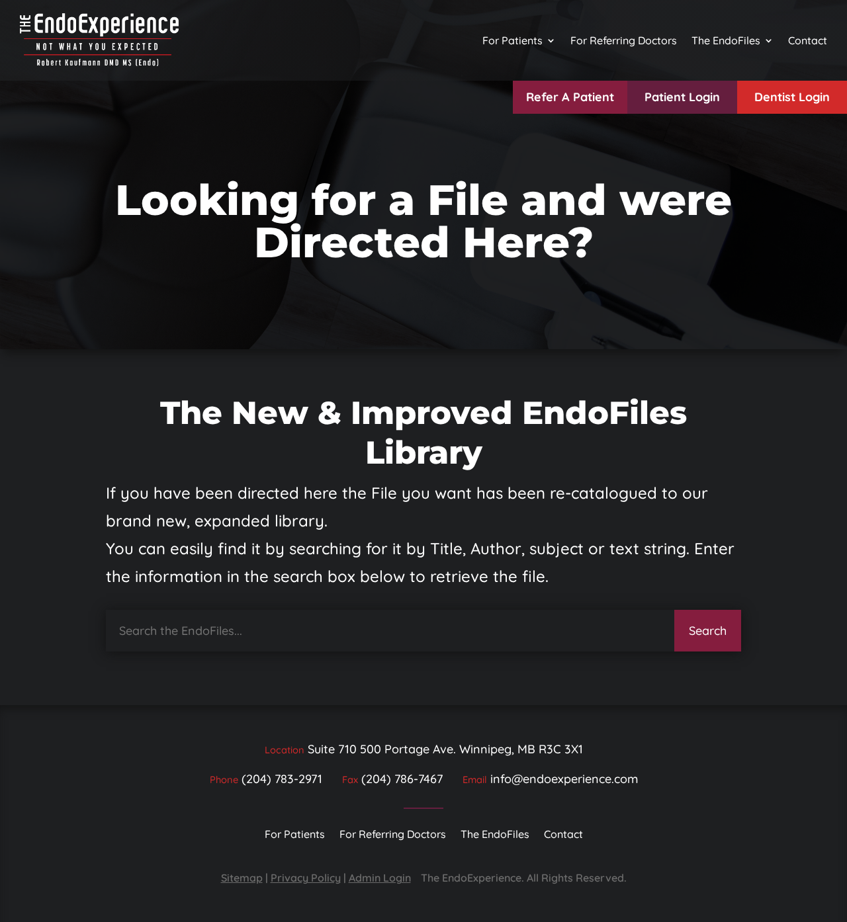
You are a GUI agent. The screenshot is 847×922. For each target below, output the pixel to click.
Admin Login (380, 877)
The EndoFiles (725, 40)
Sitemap (242, 877)
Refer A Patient (570, 97)
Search (708, 630)
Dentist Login (792, 97)
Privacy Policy (306, 877)
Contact (807, 40)
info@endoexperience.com (564, 778)
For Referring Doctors (623, 40)
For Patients (512, 40)
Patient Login (682, 97)
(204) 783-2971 (282, 778)
